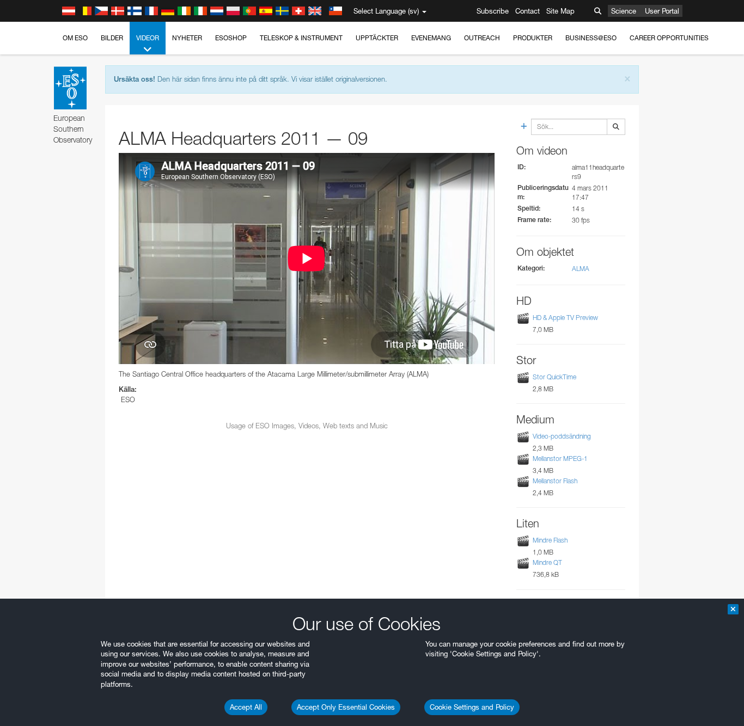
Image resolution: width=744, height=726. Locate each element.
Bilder (112, 38)
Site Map (560, 11)
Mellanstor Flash (555, 481)
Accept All (246, 707)
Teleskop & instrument (301, 38)
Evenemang (431, 38)
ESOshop (231, 38)
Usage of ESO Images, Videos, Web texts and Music (307, 425)
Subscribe (493, 11)
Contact (527, 11)
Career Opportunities (669, 38)
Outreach (482, 38)
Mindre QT (547, 562)
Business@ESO (591, 38)
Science (623, 11)
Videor (147, 38)
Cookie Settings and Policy (472, 707)
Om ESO (75, 38)
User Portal (662, 11)
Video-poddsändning (562, 436)
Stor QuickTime (554, 377)
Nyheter (187, 38)
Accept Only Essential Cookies (346, 707)
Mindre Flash (550, 540)
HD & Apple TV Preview (565, 317)
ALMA (580, 268)
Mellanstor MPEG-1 (560, 458)
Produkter (532, 38)
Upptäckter (377, 38)
